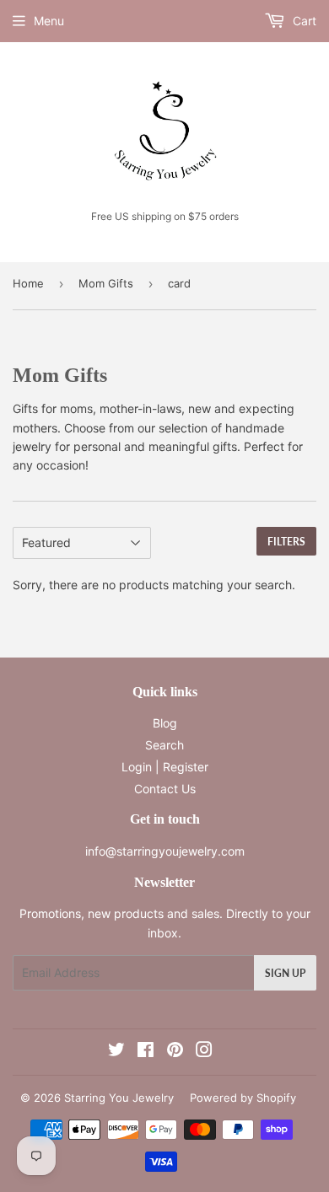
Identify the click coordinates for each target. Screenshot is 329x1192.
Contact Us (165, 788)
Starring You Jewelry (119, 1097)
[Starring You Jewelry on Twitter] (116, 1051)
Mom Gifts (105, 283)
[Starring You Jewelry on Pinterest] (175, 1051)
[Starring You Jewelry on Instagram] (204, 1051)
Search (164, 745)
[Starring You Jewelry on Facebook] (145, 1051)
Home (28, 283)
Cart (302, 20)
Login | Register (164, 767)
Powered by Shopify (243, 1097)
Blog (165, 723)
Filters (286, 541)
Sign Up (285, 973)
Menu (49, 20)
